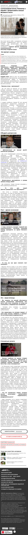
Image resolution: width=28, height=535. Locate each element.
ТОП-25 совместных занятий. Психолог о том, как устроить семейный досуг (16, 454)
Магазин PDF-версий (7, 482)
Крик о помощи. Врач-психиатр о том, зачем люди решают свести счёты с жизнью (13, 290)
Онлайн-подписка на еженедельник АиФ (13, 480)
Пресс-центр (16, 476)
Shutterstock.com (14, 38)
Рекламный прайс (6, 472)
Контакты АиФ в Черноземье (9, 474)
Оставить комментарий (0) (14, 436)
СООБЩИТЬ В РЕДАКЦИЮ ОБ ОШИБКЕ (11, 489)
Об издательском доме (8, 478)
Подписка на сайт (6, 476)
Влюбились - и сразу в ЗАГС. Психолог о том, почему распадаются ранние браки (16, 458)
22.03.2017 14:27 (4, 5)
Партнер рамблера (20, 528)
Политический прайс (7, 487)
